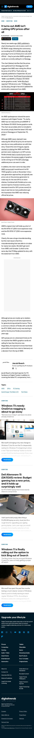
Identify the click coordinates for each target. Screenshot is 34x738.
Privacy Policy (23, 711)
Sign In (29, 6)
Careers (3, 711)
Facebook (2, 632)
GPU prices (5, 338)
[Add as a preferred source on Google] (6, 38)
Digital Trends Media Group (9, 727)
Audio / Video (5, 653)
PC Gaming (16, 388)
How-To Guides (23, 659)
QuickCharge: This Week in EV (10, 392)
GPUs (8, 388)
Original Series (23, 662)
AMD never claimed (15, 139)
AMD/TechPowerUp (5, 112)
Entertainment (5, 659)
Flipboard (2, 636)
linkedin (13, 368)
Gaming (3, 650)
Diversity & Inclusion (7, 718)
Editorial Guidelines (6, 678)
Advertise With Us (6, 675)
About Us (4, 669)
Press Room (22, 715)
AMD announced (7, 169)
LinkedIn (28, 632)
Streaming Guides (24, 653)
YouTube (15, 632)
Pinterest (24, 632)
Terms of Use (5, 722)
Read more (7, 460)
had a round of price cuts (20, 154)
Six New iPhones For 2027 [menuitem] (19, 10)
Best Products (23, 656)
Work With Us (5, 715)
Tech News (24, 392)
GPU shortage (23, 160)
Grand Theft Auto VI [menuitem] (6, 10)
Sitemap (21, 718)
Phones (3, 644)
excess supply (19, 157)
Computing (4, 647)
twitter (16, 368)
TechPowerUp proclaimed (23, 76)
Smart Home (5, 656)
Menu (2, 6)
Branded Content (24, 674)
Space (21, 650)
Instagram (6, 632)
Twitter (11, 632)
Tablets (21, 644)
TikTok (19, 632)
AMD (2, 388)
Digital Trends (9, 9)
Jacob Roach (6, 36)
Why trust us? (10, 17)
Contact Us (4, 672)
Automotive (4, 662)
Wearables (22, 647)
